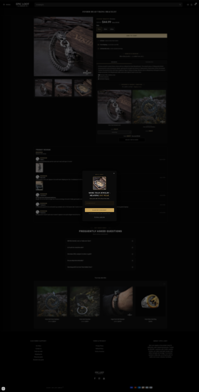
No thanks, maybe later (99, 217)
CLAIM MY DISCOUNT (99, 210)
